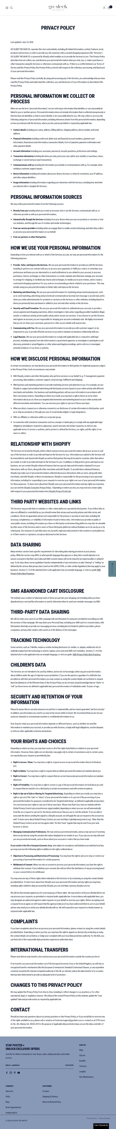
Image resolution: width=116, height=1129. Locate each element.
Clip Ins (82, 1055)
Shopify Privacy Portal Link (60, 491)
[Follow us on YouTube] (19, 1073)
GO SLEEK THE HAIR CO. (19, 1121)
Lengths (82, 1071)
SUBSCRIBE (69, 1065)
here (87, 403)
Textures (82, 1066)
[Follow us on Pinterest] (15, 1073)
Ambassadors (11, 1112)
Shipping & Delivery (50, 1096)
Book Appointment (13, 1107)
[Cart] (109, 8)
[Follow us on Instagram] (11, 1073)
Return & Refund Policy (51, 1102)
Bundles (82, 1061)
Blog (7, 1102)
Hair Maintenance (86, 1077)
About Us (9, 1091)
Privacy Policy (92, 1118)
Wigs (81, 1050)
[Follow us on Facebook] (7, 1073)
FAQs (8, 1096)
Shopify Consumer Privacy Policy (37, 487)
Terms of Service (104, 1118)
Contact (45, 1091)
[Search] (11, 8)
